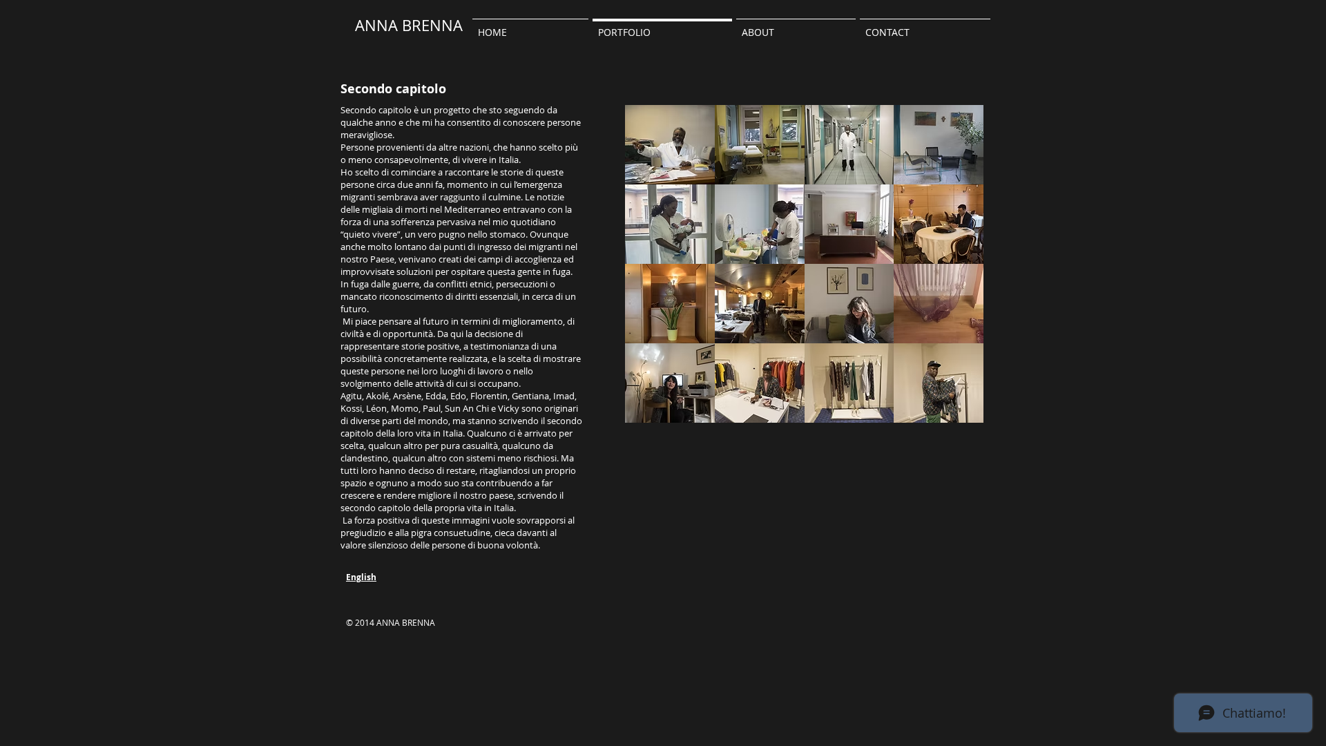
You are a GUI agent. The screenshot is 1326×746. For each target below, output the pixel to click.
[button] (796, 26)
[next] (954, 276)
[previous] (654, 276)
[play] (955, 412)
